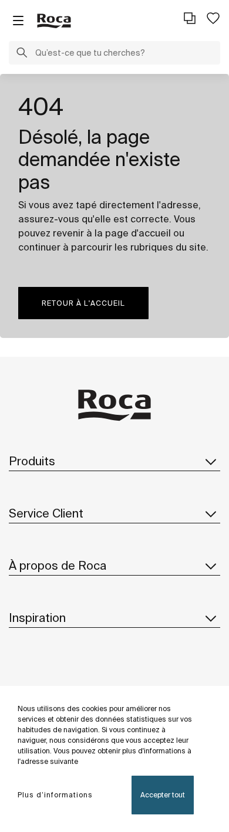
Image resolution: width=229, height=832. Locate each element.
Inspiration (37, 617)
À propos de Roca (57, 565)
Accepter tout (162, 795)
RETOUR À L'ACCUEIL (83, 303)
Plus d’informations (55, 795)
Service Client (46, 513)
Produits (32, 461)
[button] (22, 54)
